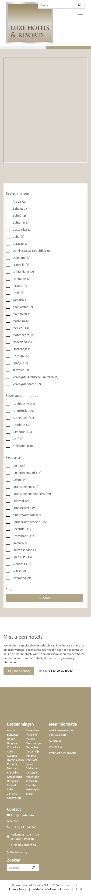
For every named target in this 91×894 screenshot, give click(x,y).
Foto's (69, 885)
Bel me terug (18, 852)
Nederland (22, 342)
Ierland (20, 286)
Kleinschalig (23, 446)
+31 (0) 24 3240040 (60, 670)
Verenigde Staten (27, 384)
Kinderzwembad (27, 515)
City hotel (22, 432)
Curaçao (20, 243)
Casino (19, 480)
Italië (18, 293)
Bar (19, 465)
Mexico (21, 328)
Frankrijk (21, 264)
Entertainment (25, 487)
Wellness (22, 564)
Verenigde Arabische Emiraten (35, 377)
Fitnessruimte (25, 508)
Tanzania (21, 370)
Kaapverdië (23, 307)
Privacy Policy (17, 889)
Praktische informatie (63, 753)
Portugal (21, 356)
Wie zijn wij (56, 746)
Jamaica (20, 300)
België (19, 215)
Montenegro (23, 335)
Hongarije (22, 279)
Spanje (20, 363)
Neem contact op (25, 845)
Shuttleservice (25, 550)
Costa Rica (22, 229)
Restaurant (24, 536)
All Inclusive (24, 410)
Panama (31, 755)
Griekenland (23, 272)
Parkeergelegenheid (30, 522)
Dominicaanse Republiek (32, 250)
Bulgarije (21, 222)
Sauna (20, 543)
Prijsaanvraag (19, 670)
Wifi (19, 571)
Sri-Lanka (31, 768)
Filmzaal (21, 501)
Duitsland (21, 257)
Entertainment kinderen (32, 494)
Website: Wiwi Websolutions (51, 889)
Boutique (21, 425)
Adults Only (24, 403)
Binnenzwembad (27, 472)
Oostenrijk (22, 349)
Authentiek (23, 418)
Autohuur (55, 740)
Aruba (19, 201)
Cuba (18, 236)
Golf (18, 439)
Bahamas (21, 208)
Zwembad (22, 578)
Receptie (22, 529)
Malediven (22, 314)
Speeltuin (22, 557)
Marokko (21, 321)
